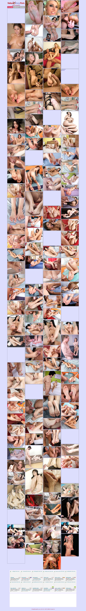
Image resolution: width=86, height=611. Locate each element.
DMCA (49, 609)
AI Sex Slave (10, 7)
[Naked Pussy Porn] (16, 3)
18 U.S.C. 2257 (44, 609)
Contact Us (53, 609)
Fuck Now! (22, 7)
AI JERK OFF (16, 7)
